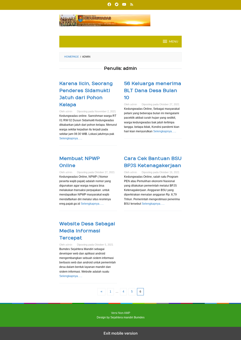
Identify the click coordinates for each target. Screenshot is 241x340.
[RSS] (131, 5)
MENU (173, 41)
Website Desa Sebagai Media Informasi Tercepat (87, 231)
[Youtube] (124, 5)
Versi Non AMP (120, 313)
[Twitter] (116, 5)
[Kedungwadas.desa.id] (120, 20)
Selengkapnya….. (70, 138)
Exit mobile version (121, 333)
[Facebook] (109, 5)
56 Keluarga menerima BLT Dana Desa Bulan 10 (152, 90)
